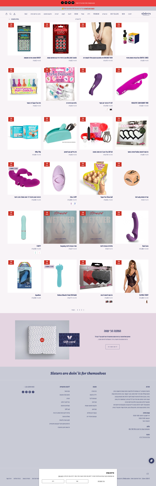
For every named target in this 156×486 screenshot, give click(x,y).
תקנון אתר (60, 476)
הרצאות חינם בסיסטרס (64, 427)
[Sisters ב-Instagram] (26, 392)
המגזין (68, 398)
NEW (123, 14)
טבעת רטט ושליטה (92, 413)
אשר (77, 481)
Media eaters (126, 479)
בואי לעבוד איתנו (65, 402)
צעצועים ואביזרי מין (92, 416)
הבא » (73, 310)
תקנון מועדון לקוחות (64, 420)
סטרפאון (94, 409)
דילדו (88, 14)
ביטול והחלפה (17, 479)
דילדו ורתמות (93, 395)
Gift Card (67, 409)
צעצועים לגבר (93, 398)
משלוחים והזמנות (65, 406)
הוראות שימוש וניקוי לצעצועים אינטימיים (59, 424)
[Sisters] (146, 14)
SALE (25, 14)
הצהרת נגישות (26, 479)
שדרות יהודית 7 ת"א (145, 437)
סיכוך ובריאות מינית (35, 14)
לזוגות (69, 14)
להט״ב (129, 14)
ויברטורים (104, 14)
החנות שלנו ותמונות (65, 395)
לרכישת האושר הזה (112, 347)
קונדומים (94, 402)
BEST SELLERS (114, 14)
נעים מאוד (67, 391)
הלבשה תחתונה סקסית (91, 406)
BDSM (76, 14)
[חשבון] (14, 14)
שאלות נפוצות (66, 416)
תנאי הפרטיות (35, 479)
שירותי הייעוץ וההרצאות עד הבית (61, 413)
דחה (53, 481)
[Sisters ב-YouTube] (30, 392)
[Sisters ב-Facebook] (33, 392)
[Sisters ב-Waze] (23, 392)
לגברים (56, 14)
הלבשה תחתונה (48, 14)
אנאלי (82, 14)
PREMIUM (96, 14)
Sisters (144, 479)
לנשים (63, 14)
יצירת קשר (9, 479)
